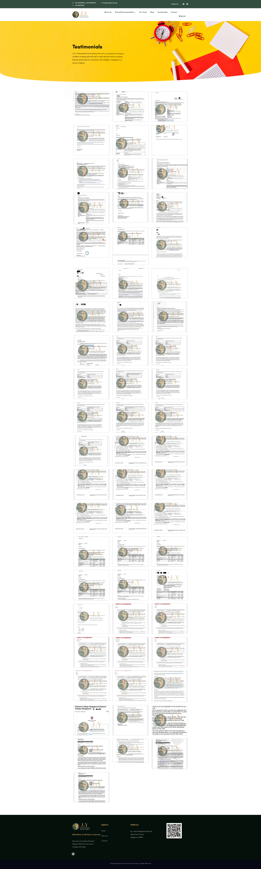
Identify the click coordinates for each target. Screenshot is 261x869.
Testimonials (162, 12)
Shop (152, 12)
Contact (174, 12)
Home (103, 831)
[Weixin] (187, 4)
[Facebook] (183, 4)
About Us (108, 12)
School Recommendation (124, 12)
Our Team (143, 12)
